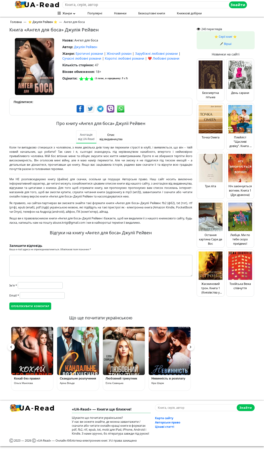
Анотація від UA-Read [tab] (86, 137)
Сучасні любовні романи (81, 58)
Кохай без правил (27, 378)
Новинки (120, 13)
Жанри (67, 13)
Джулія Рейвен (85, 47)
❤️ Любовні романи (163, 58)
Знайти (237, 4)
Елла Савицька (114, 383)
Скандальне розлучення (78, 378)
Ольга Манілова (23, 383)
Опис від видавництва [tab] (110, 137)
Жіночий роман (119, 53)
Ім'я (13, 285)
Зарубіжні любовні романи (156, 53)
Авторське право (167, 422)
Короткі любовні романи (124, 58)
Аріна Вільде (67, 383)
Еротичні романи (89, 53)
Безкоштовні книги (151, 13)
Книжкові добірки (189, 13)
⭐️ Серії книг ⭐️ (225, 37)
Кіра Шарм (157, 383)
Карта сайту (164, 418)
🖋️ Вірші (225, 44)
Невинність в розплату (168, 378)
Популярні (94, 13)
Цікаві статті (164, 427)
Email (14, 295)
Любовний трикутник (121, 378)
